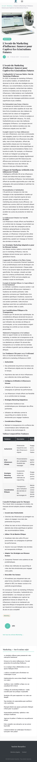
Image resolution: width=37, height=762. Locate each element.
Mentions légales (15, 752)
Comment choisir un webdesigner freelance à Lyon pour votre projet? (17, 730)
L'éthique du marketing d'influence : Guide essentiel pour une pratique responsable (17, 690)
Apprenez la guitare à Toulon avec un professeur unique (18, 719)
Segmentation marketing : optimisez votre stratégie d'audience (16, 713)
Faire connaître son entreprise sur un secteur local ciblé (17, 725)
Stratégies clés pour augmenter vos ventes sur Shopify (17, 696)
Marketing (9, 6)
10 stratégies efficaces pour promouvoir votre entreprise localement (17, 656)
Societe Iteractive (18, 746)
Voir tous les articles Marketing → (13, 635)
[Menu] (22, 1)
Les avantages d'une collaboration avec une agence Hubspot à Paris (17, 667)
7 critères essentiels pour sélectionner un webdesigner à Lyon (16, 673)
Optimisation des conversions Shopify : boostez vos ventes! (18, 679)
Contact (24, 752)
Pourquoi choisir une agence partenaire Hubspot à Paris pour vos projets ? (18, 707)
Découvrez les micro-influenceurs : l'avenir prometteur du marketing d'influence (17, 662)
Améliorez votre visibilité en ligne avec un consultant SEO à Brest (16, 685)
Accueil (4, 6)
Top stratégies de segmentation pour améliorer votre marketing (18, 702)
